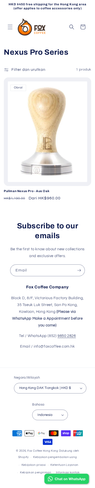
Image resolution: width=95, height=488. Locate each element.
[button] (10, 27)
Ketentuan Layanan (64, 465)
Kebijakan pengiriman (35, 472)
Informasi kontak (68, 472)
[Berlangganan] (79, 270)
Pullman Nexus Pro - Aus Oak (26, 191)
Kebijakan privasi (34, 465)
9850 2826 (67, 336)
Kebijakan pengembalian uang (55, 457)
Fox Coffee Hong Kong (42, 450)
